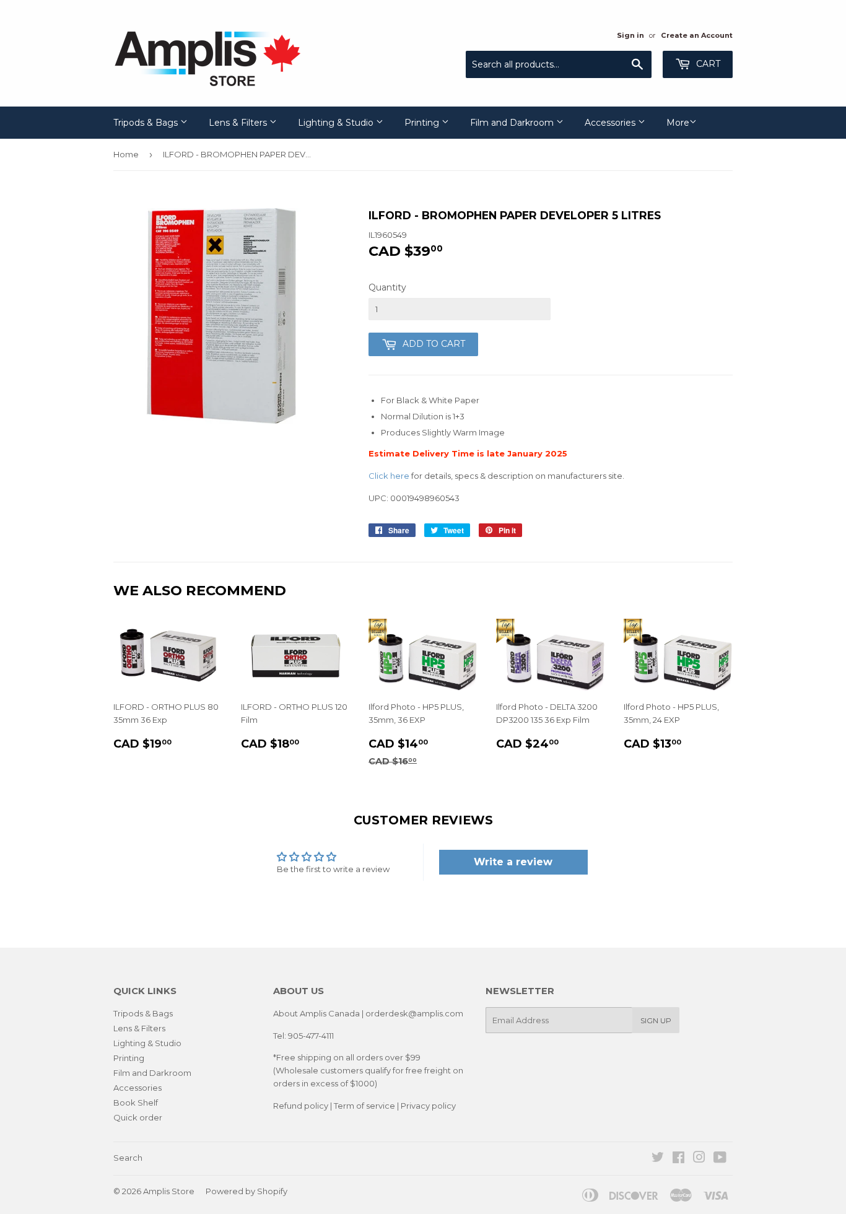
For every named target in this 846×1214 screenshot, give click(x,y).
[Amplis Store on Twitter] (658, 1159)
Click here (388, 476)
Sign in (630, 35)
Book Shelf (135, 1102)
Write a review (513, 862)
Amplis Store (168, 1191)
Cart (707, 63)
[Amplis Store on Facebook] (678, 1159)
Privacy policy (428, 1106)
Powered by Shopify (246, 1191)
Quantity (387, 287)
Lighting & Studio (337, 122)
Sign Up (655, 1020)
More (677, 122)
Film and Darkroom (513, 122)
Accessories (611, 122)
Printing (423, 122)
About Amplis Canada (316, 1013)
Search (127, 1158)
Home (126, 154)
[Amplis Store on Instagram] (699, 1159)
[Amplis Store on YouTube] (719, 1159)
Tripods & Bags (146, 122)
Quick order (137, 1117)
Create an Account (697, 35)
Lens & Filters (239, 122)
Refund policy (300, 1106)
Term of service (364, 1106)
